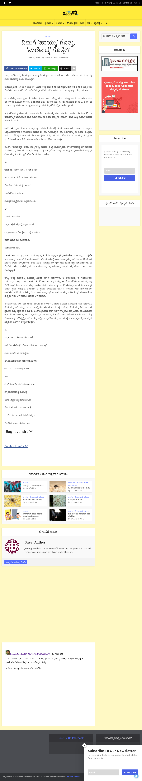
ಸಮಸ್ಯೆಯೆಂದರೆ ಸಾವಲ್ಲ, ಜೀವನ (33, 485)
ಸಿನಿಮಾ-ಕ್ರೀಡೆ (72, 22)
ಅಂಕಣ (59, 22)
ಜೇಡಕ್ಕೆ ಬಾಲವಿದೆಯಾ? (75, 499)
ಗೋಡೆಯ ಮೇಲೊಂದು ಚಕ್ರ (32, 499)
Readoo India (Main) (103, 3)
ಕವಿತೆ (82, 22)
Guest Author (51, 57)
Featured (71, 483)
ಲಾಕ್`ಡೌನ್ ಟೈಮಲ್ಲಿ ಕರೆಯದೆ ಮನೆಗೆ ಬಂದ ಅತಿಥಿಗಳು (33, 515)
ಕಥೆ (88, 22)
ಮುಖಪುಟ (37, 22)
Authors (137, 3)
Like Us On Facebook (71, 738)
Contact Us (127, 3)
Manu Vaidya (31, 488)
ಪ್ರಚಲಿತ (48, 22)
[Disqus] (48, 605)
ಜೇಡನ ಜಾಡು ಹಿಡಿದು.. (37, 497)
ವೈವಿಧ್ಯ (97, 22)
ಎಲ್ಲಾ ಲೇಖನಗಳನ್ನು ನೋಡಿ (16, 562)
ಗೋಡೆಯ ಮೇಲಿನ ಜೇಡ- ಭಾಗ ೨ (79, 488)
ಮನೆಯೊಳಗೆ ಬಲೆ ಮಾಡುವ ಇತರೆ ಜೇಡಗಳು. (79, 515)
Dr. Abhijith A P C (77, 490)
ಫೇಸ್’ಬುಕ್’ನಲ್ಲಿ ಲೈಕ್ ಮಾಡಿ (119, 203)
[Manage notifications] (136, 776)
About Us (117, 3)
